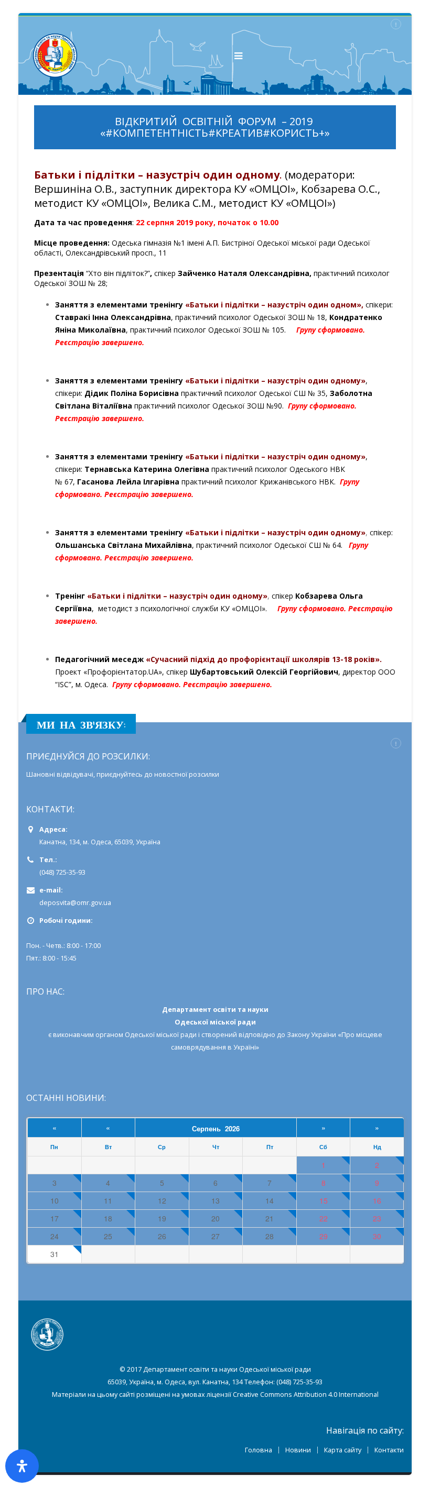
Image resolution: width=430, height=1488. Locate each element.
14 (269, 1201)
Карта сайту (342, 1450)
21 (269, 1219)
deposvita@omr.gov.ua (75, 902)
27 (215, 1236)
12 (162, 1201)
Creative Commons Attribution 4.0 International (306, 1394)
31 (54, 1254)
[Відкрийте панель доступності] (22, 1466)
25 (108, 1236)
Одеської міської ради (161, 1034)
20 (215, 1219)
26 (162, 1236)
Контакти (389, 1450)
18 (108, 1219)
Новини (298, 1450)
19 (162, 1219)
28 (269, 1236)
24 (54, 1236)
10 (54, 1201)
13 (215, 1201)
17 (54, 1219)
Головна (258, 1450)
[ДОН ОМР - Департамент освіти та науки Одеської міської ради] (55, 55)
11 (108, 1201)
